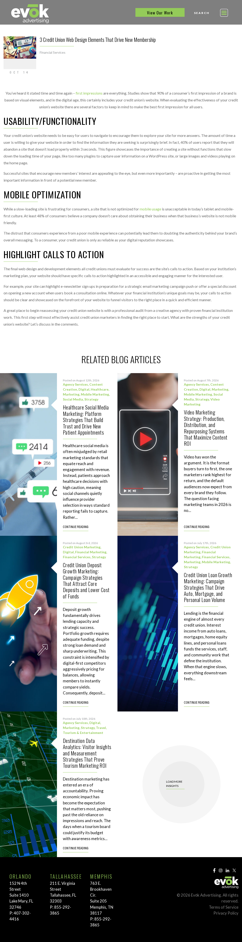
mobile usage (150, 209)
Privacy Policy (225, 913)
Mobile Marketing (95, 394)
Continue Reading (75, 527)
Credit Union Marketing (81, 547)
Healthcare (99, 389)
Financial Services (52, 52)
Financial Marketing (90, 552)
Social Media (73, 399)
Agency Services (75, 384)
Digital (83, 389)
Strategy (91, 399)
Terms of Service (223, 907)
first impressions (89, 93)
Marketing (71, 394)
